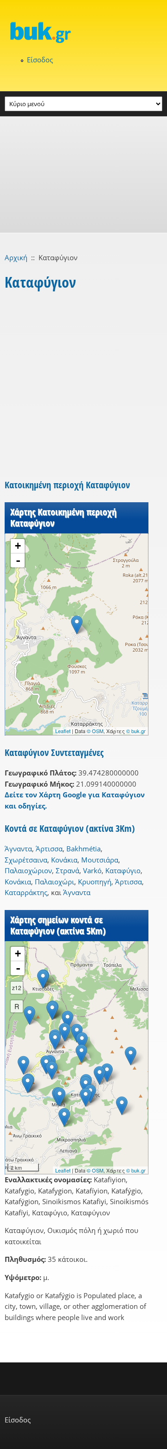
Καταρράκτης (26, 892)
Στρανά (67, 870)
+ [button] (18, 546)
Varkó (92, 870)
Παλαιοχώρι (54, 881)
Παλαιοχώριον (28, 870)
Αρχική (16, 257)
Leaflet (63, 731)
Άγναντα (18, 848)
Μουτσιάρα (99, 859)
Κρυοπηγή (94, 881)
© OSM (95, 731)
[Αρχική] (83, 32)
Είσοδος (40, 59)
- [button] (18, 560)
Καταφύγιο (123, 870)
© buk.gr (136, 731)
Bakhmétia (83, 848)
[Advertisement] (83, 174)
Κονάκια (64, 859)
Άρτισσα (49, 848)
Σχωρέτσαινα (26, 859)
